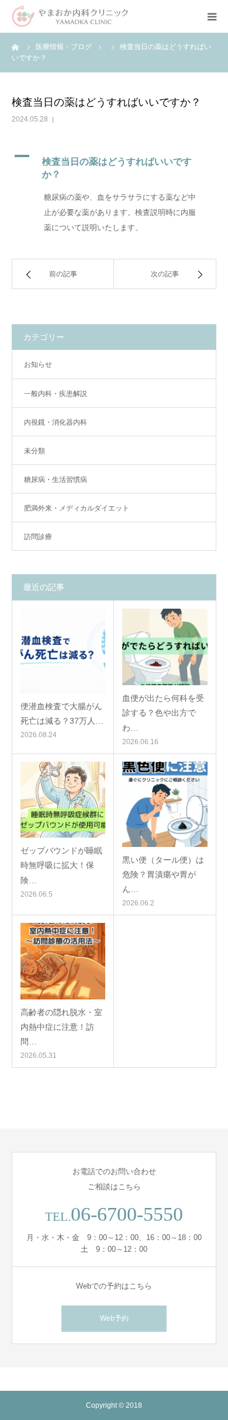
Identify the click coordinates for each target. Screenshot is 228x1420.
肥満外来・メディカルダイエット (76, 508)
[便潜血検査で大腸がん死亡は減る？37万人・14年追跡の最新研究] (62, 651)
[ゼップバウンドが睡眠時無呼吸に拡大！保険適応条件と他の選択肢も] (62, 800)
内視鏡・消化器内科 (55, 422)
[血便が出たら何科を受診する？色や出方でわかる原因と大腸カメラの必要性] (165, 647)
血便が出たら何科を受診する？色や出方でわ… (163, 712)
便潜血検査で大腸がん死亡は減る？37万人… (61, 713)
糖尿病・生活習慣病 (55, 479)
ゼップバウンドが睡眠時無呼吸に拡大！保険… (61, 865)
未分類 (34, 451)
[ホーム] (16, 46)
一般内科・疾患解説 (55, 394)
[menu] (211, 16)
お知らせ (38, 364)
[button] (114, 165)
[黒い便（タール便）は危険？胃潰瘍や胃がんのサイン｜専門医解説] (165, 804)
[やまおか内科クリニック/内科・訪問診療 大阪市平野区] (70, 16)
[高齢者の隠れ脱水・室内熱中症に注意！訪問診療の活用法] (62, 961)
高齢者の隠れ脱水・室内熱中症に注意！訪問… (61, 1027)
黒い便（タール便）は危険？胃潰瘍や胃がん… (163, 874)
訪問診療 (38, 537)
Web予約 (114, 1318)
